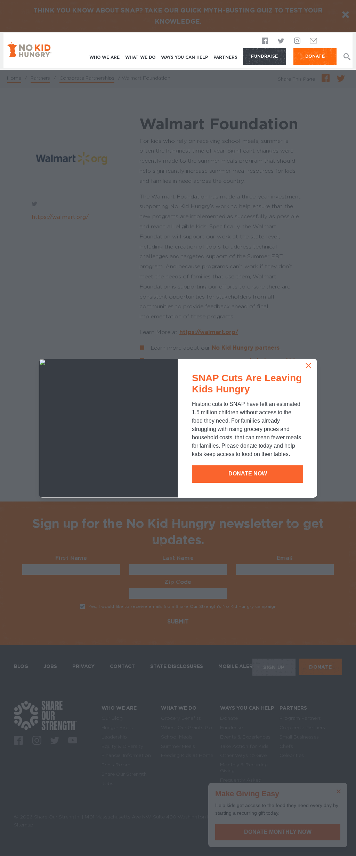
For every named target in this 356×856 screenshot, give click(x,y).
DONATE (315, 56)
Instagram (297, 40)
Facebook (265, 40)
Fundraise (264, 56)
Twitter (281, 40)
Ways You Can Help (184, 57)
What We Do (140, 57)
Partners (225, 57)
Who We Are (104, 57)
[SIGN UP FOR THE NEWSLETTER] (313, 43)
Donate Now (247, 473)
